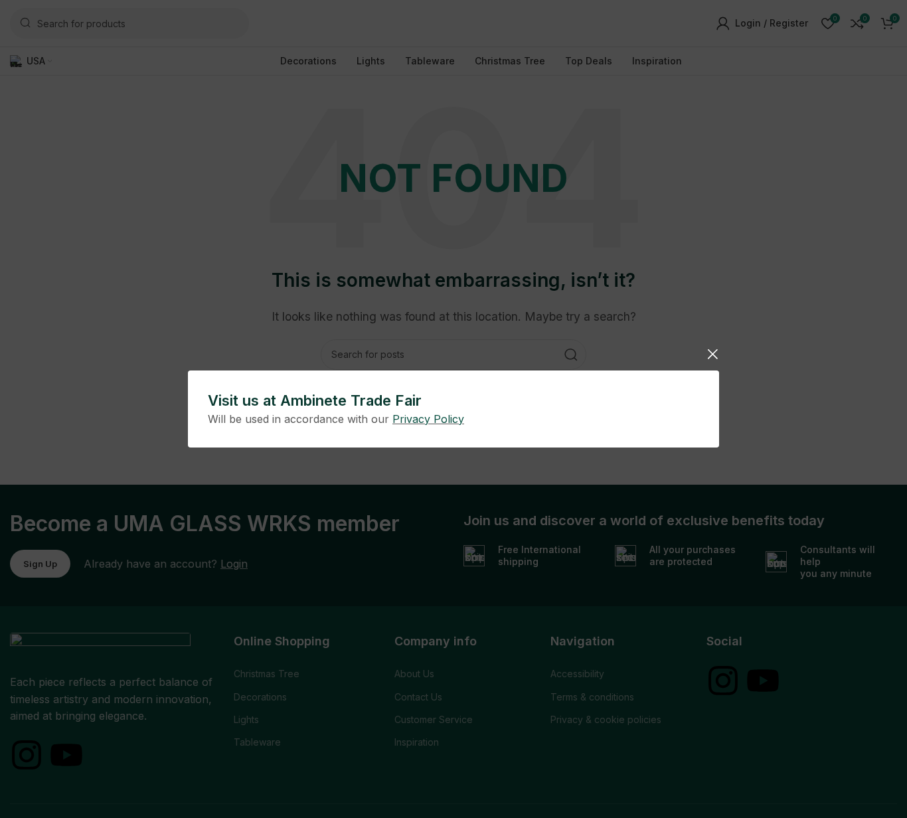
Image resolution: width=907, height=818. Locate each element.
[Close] (712, 353)
